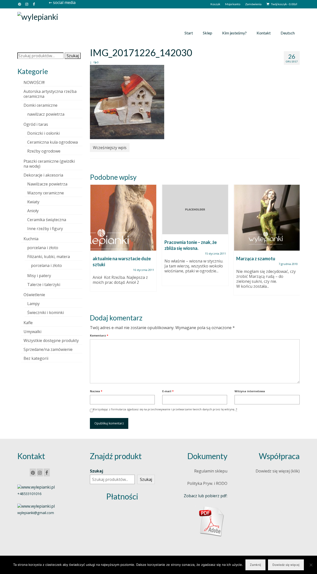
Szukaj (73, 55)
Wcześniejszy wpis (110, 147)
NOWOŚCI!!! (34, 82)
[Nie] (310, 564)
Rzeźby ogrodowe (43, 151)
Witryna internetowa (250, 391)
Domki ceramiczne (40, 105)
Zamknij (255, 565)
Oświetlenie (34, 294)
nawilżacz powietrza (45, 114)
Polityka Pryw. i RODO (207, 483)
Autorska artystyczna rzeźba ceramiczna (50, 94)
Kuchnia (31, 238)
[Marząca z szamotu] (267, 218)
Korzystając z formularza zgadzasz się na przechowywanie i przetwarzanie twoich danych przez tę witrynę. (165, 409)
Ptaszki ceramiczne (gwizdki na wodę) (49, 163)
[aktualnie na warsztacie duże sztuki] (123, 218)
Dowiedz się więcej (285, 565)
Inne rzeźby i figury (45, 228)
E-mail (168, 391)
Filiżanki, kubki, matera (48, 256)
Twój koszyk (283, 4)
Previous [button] (94, 245)
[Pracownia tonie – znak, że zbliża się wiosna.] (195, 209)
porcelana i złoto (42, 247)
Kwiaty (33, 202)
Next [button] (295, 245)
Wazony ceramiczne (45, 193)
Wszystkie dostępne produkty (51, 340)
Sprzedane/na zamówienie (48, 349)
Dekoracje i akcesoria (43, 175)
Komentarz (99, 335)
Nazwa (96, 391)
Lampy (33, 303)
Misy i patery (39, 275)
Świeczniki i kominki (45, 312)
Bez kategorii (36, 358)
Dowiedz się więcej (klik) (278, 471)
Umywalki (32, 331)
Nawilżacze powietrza (47, 184)
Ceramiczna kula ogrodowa (52, 142)
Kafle (28, 322)
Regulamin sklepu (210, 471)
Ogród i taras (36, 124)
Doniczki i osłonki (43, 133)
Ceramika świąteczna (46, 219)
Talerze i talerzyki (43, 284)
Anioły (33, 210)
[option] (123, 240)
